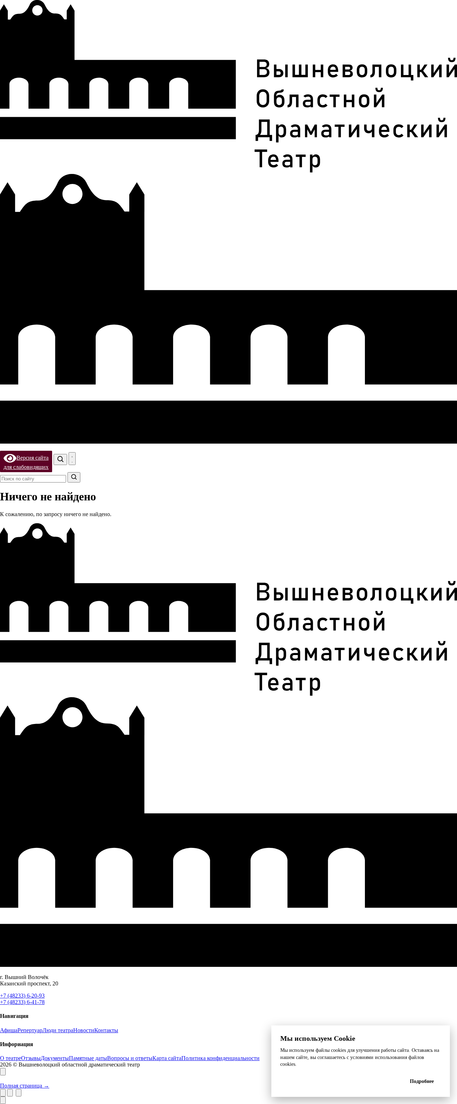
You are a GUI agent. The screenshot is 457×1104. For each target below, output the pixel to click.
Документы (55, 1058)
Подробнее (422, 1081)
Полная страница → (24, 1086)
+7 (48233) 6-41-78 (22, 1002)
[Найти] (73, 477)
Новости (83, 1030)
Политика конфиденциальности (220, 1058)
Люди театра (57, 1030)
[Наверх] (3, 1100)
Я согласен (339, 1081)
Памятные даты (88, 1058)
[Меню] (72, 458)
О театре (10, 1058)
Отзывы (31, 1058)
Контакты (106, 1030)
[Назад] (10, 1092)
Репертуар (29, 1030)
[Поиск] (60, 459)
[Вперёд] (18, 1092)
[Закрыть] (3, 1071)
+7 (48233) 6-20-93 (22, 996)
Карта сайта (166, 1058)
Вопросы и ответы (129, 1058)
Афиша (8, 1030)
